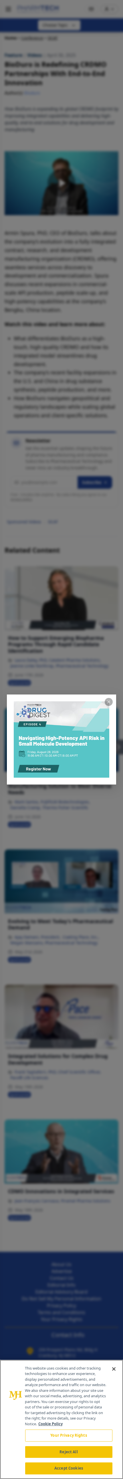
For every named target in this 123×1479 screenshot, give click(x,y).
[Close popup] (109, 702)
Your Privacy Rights (68, 1435)
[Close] (114, 1369)
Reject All (68, 1451)
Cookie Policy (50, 1423)
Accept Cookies (68, 1468)
